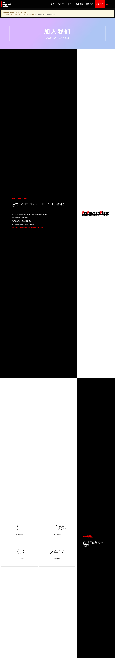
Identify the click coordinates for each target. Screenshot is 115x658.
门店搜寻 (61, 4)
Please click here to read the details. (45, 14)
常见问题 (79, 4)
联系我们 (89, 4)
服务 (69, 4)
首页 (52, 4)
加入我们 (99, 4)
